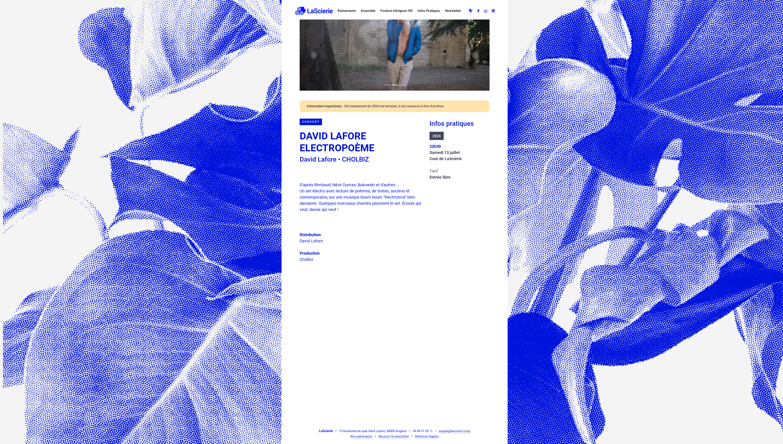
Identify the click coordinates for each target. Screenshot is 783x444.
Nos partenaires (361, 436)
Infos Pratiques (429, 11)
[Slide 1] (395, 85)
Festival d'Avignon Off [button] (396, 11)
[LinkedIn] (493, 11)
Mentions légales (427, 436)
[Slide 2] (402, 85)
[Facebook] (478, 11)
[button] (313, 10)
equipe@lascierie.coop (454, 431)
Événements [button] (347, 11)
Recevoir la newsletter (394, 436)
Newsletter (453, 11)
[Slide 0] (387, 85)
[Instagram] (485, 11)
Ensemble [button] (368, 11)
